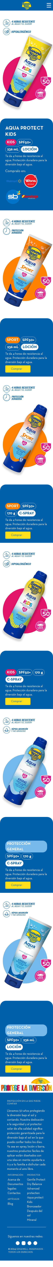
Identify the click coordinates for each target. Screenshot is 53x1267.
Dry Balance (34, 1184)
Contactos (14, 1193)
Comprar (16, 369)
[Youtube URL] (35, 1243)
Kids (29, 1202)
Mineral (32, 1220)
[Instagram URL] (23, 1243)
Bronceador (34, 1206)
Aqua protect (35, 1197)
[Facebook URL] (29, 1243)
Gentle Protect (36, 1179)
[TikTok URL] (18, 1243)
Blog (10, 1204)
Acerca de (14, 1179)
